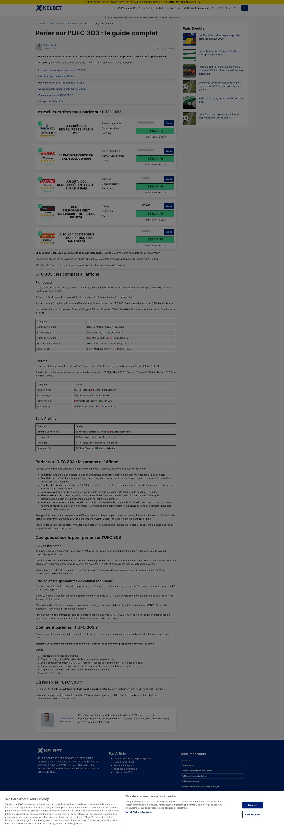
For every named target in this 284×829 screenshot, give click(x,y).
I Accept (252, 805)
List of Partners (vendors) (138, 812)
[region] (142, 810)
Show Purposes (252, 814)
